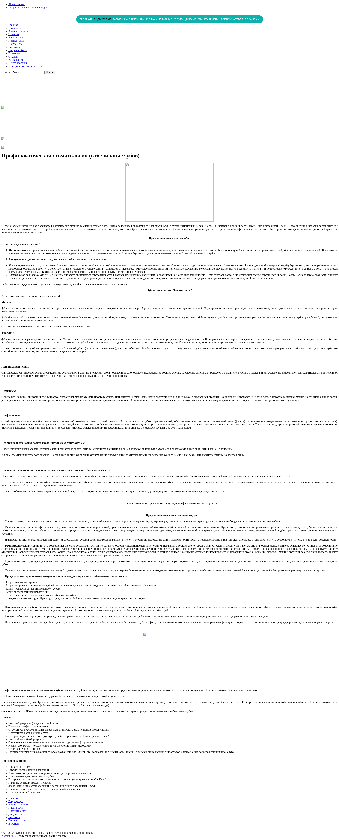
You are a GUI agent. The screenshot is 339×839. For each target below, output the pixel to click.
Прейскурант (16, 40)
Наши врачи (148, 19)
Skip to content (16, 4)
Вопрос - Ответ (17, 50)
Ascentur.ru (7, 835)
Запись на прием (125, 19)
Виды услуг (102, 19)
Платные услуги (171, 19)
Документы (193, 19)
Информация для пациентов (25, 66)
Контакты (211, 19)
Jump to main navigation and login (27, 7)
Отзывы (13, 56)
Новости (13, 34)
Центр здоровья (17, 62)
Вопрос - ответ (231, 19)
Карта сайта (15, 59)
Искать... (6, 72)
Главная (86, 19)
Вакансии (252, 19)
